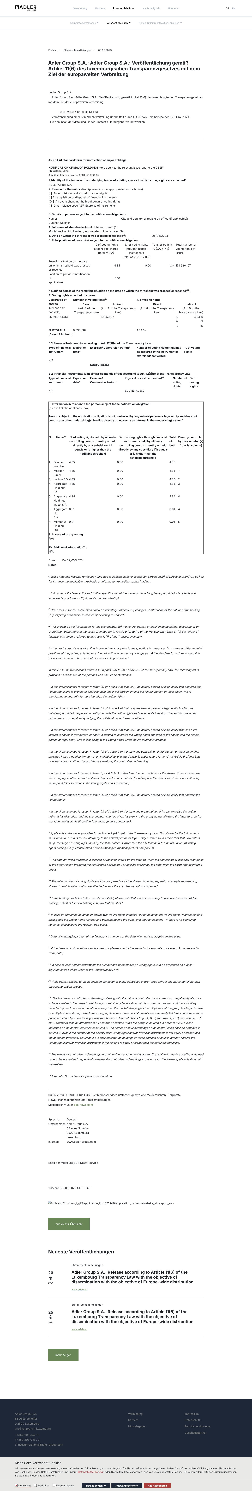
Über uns (173, 8)
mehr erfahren (79, 1289)
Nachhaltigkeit (151, 8)
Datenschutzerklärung (90, 1471)
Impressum (192, 1414)
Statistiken (43, 1485)
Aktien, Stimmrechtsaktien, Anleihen (159, 22)
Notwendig (24, 1485)
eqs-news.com (83, 1104)
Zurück (52, 50)
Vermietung (80, 8)
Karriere (100, 8)
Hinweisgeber (137, 1426)
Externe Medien (65, 1485)
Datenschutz (193, 1420)
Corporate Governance (83, 22)
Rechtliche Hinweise (197, 1426)
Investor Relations (123, 8)
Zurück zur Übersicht (68, 1224)
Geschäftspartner (196, 1432)
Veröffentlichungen (117, 22)
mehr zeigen (63, 1355)
